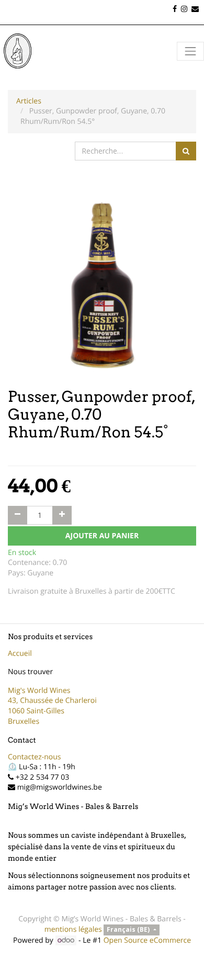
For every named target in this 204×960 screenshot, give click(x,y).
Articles (28, 101)
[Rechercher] (186, 151)
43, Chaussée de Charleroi (52, 700)
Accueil (20, 653)
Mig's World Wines (39, 691)
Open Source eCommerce (147, 940)
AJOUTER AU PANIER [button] (102, 536)
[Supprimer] (17, 515)
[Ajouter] (62, 515)
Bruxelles (23, 721)
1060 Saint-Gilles (36, 711)
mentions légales (73, 929)
